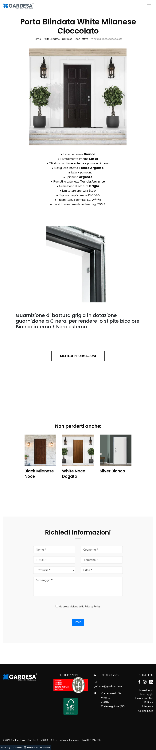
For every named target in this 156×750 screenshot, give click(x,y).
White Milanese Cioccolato (106, 39)
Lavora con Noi (144, 698)
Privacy (5, 747)
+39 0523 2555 (109, 675)
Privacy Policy (92, 606)
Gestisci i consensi (38, 747)
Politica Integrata (147, 704)
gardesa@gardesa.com (108, 686)
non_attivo (82, 39)
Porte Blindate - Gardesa (58, 39)
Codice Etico (145, 711)
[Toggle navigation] (148, 6)
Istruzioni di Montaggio (146, 692)
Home (37, 39)
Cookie (18, 747)
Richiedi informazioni (78, 356)
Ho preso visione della (79, 606)
